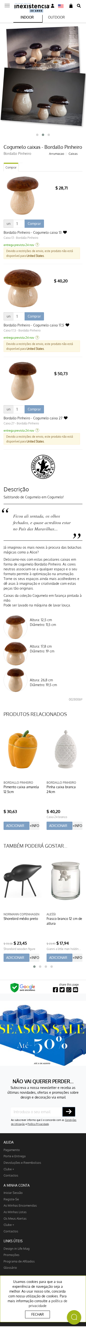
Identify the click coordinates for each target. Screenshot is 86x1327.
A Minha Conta (17, 1185)
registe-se (11, 1199)
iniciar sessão (13, 1192)
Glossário (10, 1267)
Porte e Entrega (15, 1156)
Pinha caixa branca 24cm (61, 789)
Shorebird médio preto (21, 919)
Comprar (10, 167)
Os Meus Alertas (15, 1218)
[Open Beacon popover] (74, 1317)
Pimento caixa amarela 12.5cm (21, 789)
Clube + (9, 1169)
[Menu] (7, 4)
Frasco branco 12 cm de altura (64, 921)
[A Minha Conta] (52, 6)
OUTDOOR (56, 17)
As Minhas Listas (15, 1212)
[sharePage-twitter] (62, 990)
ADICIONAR (15, 826)
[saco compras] (71, 6)
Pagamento (12, 1150)
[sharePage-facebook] (55, 990)
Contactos (11, 1175)
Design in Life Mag (17, 1248)
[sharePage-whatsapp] (68, 990)
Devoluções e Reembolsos (22, 1162)
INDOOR (27, 17)
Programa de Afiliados (19, 1261)
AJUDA (9, 1142)
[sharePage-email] (75, 990)
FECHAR (37, 1314)
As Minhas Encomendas (20, 1205)
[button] (37, 134)
